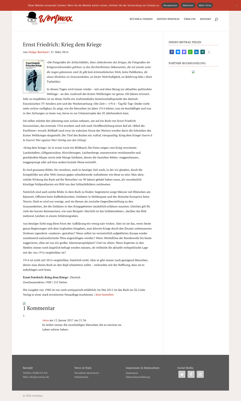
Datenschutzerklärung (138, 377)
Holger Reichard (38, 52)
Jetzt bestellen (105, 295)
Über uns (189, 19)
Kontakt (205, 19)
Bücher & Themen (141, 19)
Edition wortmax (168, 19)
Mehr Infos (205, 5)
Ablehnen (188, 5)
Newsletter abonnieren (86, 372)
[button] (172, 52)
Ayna (45, 320)
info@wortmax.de (39, 377)
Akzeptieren (170, 5)
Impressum (132, 372)
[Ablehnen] (236, 5)
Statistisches (81, 377)
